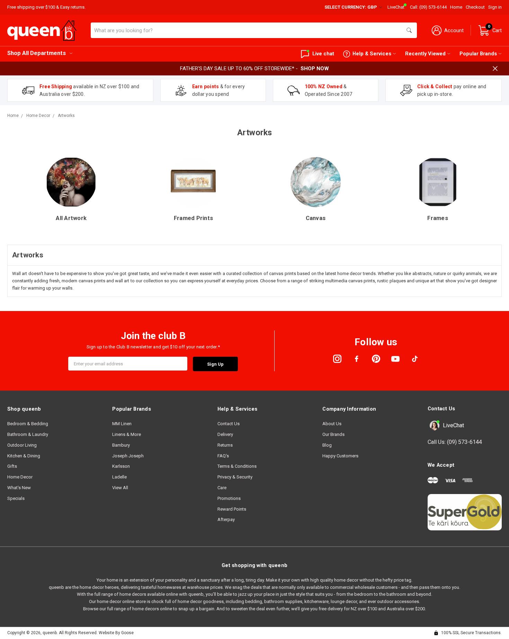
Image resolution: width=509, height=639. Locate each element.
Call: (428, 7)
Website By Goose (116, 632)
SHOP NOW (315, 68)
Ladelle (119, 477)
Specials (16, 498)
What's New (19, 487)
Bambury (121, 445)
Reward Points (231, 509)
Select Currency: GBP (351, 7)
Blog (327, 445)
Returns (225, 445)
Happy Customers (340, 455)
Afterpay (226, 519)
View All (120, 487)
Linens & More (126, 434)
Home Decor (20, 477)
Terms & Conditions (237, 466)
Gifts (12, 466)
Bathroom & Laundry (27, 434)
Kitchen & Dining (23, 455)
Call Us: (455, 442)
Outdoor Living (22, 445)
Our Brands (333, 434)
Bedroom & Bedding (27, 423)
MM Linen (122, 423)
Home (456, 7)
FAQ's (223, 455)
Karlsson (121, 466)
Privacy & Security (234, 477)
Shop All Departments (36, 53)
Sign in (495, 7)
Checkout (475, 7)
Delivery (225, 434)
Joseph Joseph (128, 455)
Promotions (229, 498)
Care (221, 487)
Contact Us (228, 423)
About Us (331, 423)
